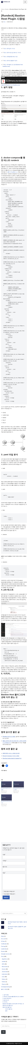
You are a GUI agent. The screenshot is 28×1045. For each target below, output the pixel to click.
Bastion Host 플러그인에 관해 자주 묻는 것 (13, 1003)
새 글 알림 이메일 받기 (9, 894)
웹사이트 (5, 866)
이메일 (5, 860)
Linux (3, 976)
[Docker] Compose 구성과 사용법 (11, 755)
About (2, 936)
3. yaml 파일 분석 (7, 998)
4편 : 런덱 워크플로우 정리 (10, 60)
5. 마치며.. (5, 1002)
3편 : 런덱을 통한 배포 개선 (11, 56)
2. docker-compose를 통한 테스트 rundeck (13, 996)
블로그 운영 (4, 989)
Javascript (4, 971)
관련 (6, 1010)
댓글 (4, 872)
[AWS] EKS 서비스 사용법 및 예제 (11, 753)
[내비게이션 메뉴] (25, 2)
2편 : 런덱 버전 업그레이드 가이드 (12, 52)
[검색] (25, 913)
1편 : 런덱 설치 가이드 (9, 48)
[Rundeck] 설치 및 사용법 (9, 736)
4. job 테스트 (6, 1000)
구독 (3, 1032)
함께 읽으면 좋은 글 (7, 1005)
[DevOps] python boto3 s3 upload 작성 (12, 758)
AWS (3, 964)
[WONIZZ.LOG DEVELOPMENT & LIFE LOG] (5, 2)
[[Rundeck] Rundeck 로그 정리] (18, 784)
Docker (7, 9)
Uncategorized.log (5, 986)
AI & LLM (3, 938)
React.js (4, 984)
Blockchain (4, 966)
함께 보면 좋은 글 (7, 1007)
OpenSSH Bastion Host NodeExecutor (10, 85)
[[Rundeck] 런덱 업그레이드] (6, 797)
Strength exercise (5, 954)
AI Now (3, 941)
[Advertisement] (14, 141)
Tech (2, 956)
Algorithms (4, 959)
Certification (4, 943)
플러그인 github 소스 (13, 172)
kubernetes (4, 974)
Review (3, 951)
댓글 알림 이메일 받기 (9, 891)
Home (2, 9)
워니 (5, 21)
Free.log (3, 946)
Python (3, 981)
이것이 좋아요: (8, 1009)
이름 (4, 854)
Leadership (3, 948)
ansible (3, 961)
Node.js (4, 979)
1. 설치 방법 (6, 994)
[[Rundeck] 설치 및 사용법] (6, 784)
